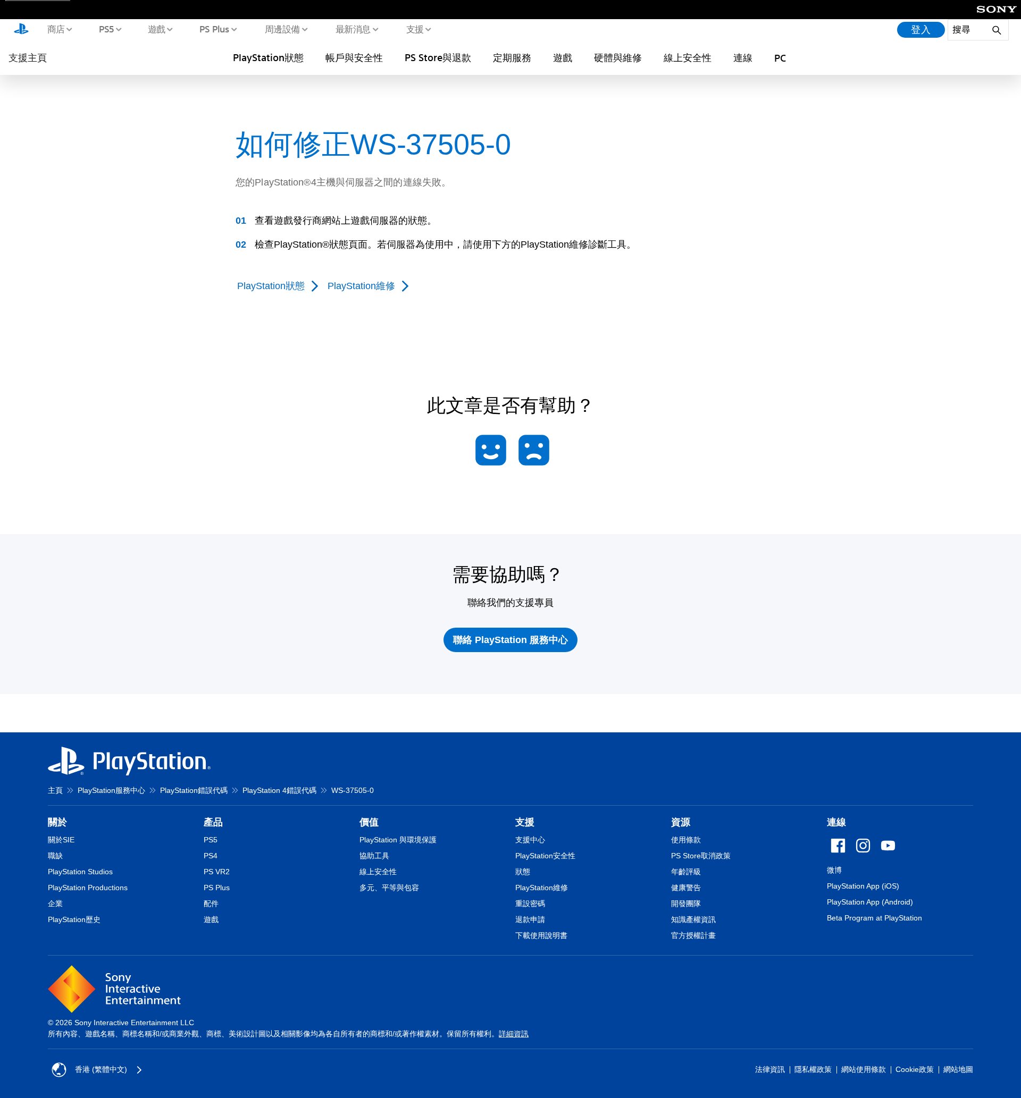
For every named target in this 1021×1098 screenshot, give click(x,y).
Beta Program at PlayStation (874, 918)
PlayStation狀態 (268, 57)
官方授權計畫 (693, 935)
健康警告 (686, 887)
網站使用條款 (863, 1069)
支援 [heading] (524, 822)
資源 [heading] (680, 822)
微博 (834, 870)
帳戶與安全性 (354, 57)
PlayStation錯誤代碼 (194, 790)
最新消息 (352, 28)
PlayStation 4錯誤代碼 (279, 790)
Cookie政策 (915, 1069)
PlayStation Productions (88, 887)
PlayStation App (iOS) (863, 886)
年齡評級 (686, 871)
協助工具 (374, 855)
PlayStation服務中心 (111, 790)
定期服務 (512, 57)
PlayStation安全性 (545, 855)
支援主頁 (28, 57)
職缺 (55, 855)
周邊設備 (281, 28)
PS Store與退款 (438, 57)
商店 (55, 28)
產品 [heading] (213, 822)
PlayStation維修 (541, 887)
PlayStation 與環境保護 (398, 839)
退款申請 (530, 919)
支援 (414, 28)
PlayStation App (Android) (870, 902)
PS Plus (214, 28)
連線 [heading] (836, 822)
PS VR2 (217, 871)
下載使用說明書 (541, 935)
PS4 (210, 855)
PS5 (106, 28)
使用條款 (686, 839)
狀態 (522, 871)
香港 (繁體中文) (101, 1069)
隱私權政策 (813, 1069)
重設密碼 (530, 903)
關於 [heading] (57, 822)
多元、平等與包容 (389, 887)
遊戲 (156, 28)
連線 (742, 57)
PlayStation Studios (80, 871)
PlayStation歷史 (74, 919)
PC (780, 58)
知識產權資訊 (693, 919)
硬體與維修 (618, 57)
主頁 (55, 790)
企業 (55, 903)
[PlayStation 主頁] (21, 30)
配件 (211, 903)
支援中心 (530, 839)
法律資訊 (770, 1069)
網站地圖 (958, 1069)
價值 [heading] (369, 822)
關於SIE (61, 839)
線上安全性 (688, 57)
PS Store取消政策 (701, 855)
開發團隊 (686, 903)
